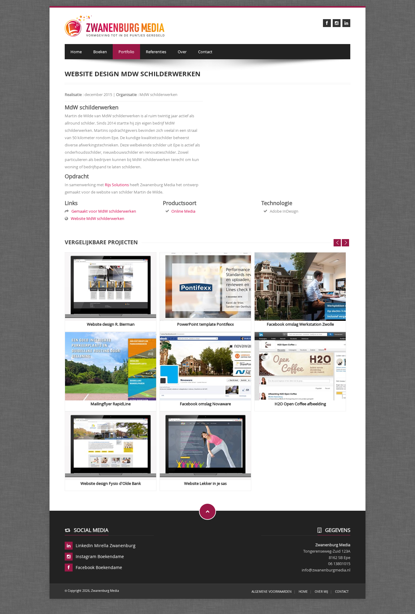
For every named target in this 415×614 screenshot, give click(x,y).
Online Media (183, 211)
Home (76, 51)
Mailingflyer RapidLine (111, 404)
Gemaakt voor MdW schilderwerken (103, 211)
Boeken (100, 51)
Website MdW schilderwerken (96, 218)
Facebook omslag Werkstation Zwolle (300, 324)
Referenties (156, 51)
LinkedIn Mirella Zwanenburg (105, 545)
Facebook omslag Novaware (205, 404)
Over (182, 51)
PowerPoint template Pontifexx (205, 324)
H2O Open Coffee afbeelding (300, 404)
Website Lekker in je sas (205, 483)
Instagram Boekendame (100, 556)
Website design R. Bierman (111, 324)
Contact (205, 51)
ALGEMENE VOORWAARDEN (272, 591)
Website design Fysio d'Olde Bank (111, 483)
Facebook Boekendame (99, 567)
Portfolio (126, 51)
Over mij (321, 591)
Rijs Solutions (117, 184)
